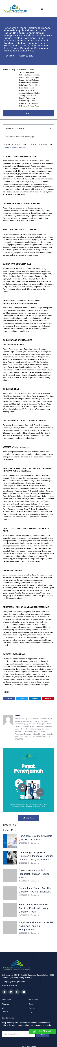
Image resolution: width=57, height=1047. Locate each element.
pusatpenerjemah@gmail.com (14, 147)
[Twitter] (10, 991)
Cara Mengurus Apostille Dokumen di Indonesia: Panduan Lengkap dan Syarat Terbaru (36, 856)
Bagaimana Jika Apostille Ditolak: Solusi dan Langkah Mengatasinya (36, 926)
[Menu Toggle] (41, 8)
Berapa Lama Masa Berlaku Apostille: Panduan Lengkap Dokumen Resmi (34, 908)
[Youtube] (23, 991)
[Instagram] (17, 991)
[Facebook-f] (4, 991)
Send (43, 1034)
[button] (50, 128)
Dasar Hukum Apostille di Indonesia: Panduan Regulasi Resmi (34, 874)
